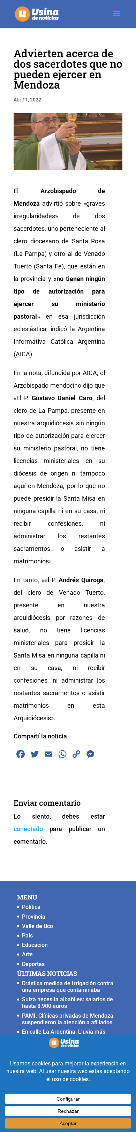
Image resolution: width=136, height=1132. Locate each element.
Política (31, 907)
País (27, 935)
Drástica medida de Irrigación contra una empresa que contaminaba (67, 986)
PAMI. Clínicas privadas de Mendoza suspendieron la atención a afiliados (67, 1019)
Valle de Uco (37, 926)
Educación (35, 945)
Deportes (33, 964)
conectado (28, 829)
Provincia (33, 916)
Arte (27, 954)
